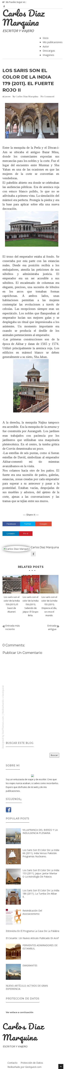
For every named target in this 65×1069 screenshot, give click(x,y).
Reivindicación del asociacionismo (32, 912)
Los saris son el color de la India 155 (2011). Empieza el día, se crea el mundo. (49, 606)
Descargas (49, 50)
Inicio (45, 38)
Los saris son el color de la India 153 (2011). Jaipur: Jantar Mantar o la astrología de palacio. (40, 873)
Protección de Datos (32, 1062)
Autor (46, 46)
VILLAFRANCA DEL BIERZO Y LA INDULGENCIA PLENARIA (40, 831)
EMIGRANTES (29, 965)
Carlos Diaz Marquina (23, 18)
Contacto (13, 1062)
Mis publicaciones (52, 42)
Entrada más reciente (12, 627)
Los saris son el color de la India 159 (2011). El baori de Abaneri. (12, 604)
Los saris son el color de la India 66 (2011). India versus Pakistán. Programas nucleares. (40, 853)
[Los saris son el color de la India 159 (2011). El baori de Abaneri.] (11, 584)
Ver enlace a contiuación (19, 1012)
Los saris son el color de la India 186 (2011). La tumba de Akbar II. (40, 893)
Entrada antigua (51, 627)
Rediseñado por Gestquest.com (25, 1066)
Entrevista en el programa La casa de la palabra (32, 931)
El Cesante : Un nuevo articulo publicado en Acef (32, 938)
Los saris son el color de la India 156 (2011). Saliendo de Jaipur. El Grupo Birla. (30, 606)
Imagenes (48, 55)
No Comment (47, 96)
